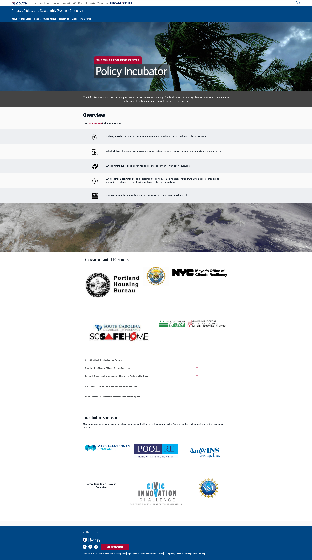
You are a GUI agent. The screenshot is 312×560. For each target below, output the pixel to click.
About (14, 19)
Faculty (35, 3)
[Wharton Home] (19, 3)
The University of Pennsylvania (114, 554)
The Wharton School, (95, 554)
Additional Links (90, 532)
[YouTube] (96, 547)
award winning (94, 123)
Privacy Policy (170, 554)
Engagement (64, 19)
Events (74, 19)
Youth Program (45, 3)
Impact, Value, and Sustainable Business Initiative (145, 554)
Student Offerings (50, 19)
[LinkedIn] (90, 547)
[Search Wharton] (298, 3)
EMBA (80, 3)
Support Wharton (115, 547)
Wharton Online (102, 3)
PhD (86, 3)
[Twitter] (85, 547)
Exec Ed (92, 3)
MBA (74, 3)
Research (37, 19)
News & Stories (85, 19)
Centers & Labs (25, 19)
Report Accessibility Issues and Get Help (191, 554)
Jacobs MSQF (66, 3)
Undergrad (55, 3)
